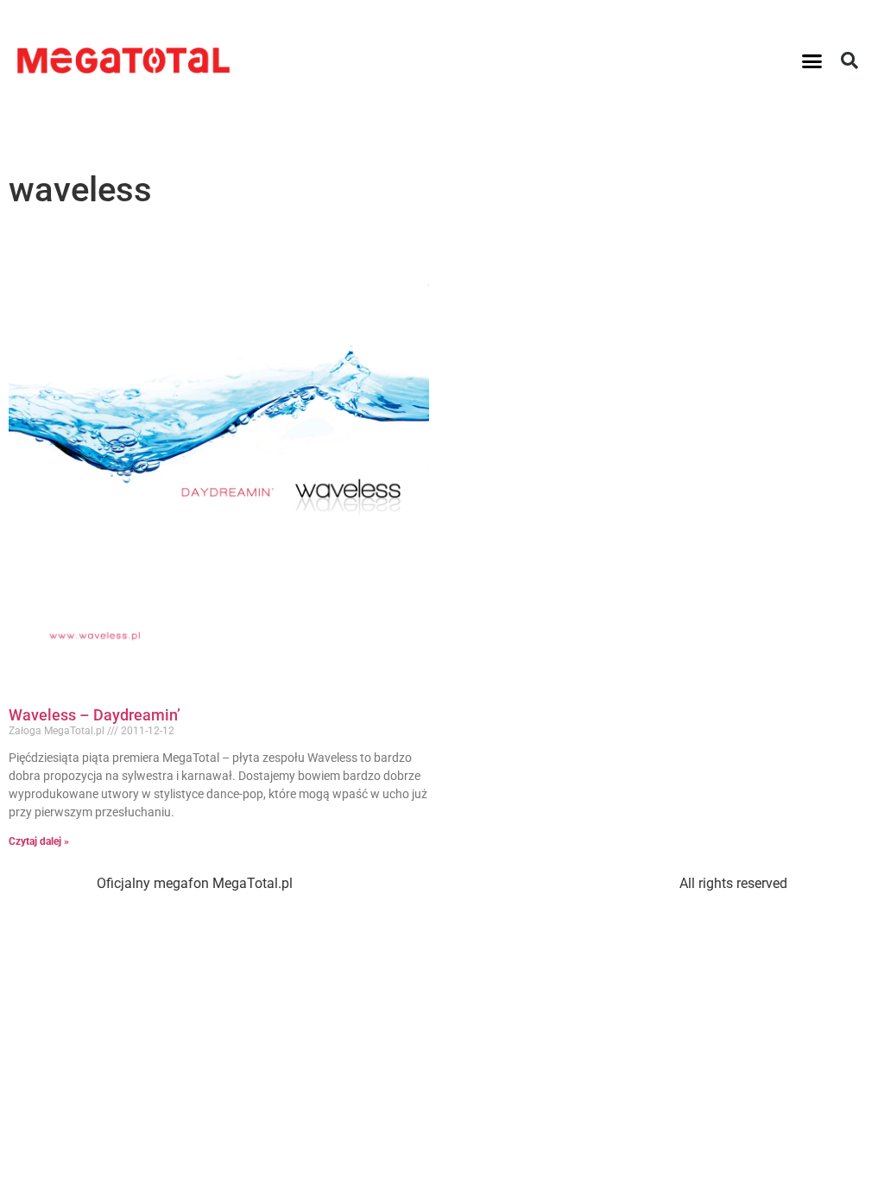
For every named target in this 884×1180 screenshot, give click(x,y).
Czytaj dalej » (39, 841)
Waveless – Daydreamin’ (94, 715)
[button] (812, 60)
